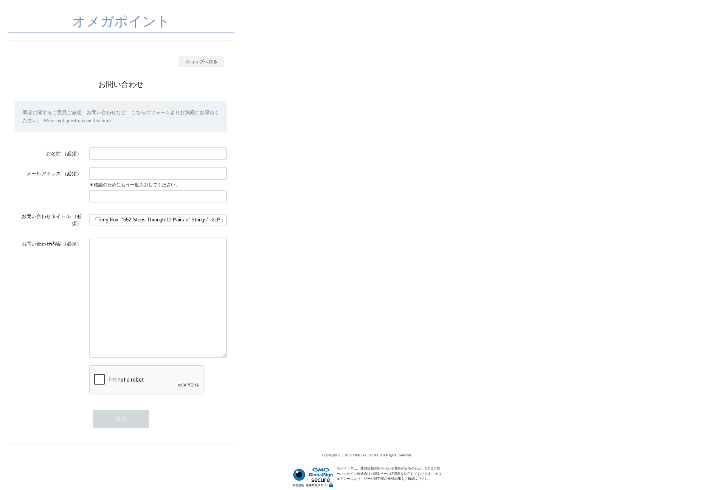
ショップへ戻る (201, 61)
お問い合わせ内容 (41, 244)
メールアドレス (43, 173)
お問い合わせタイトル (46, 216)
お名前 (53, 153)
